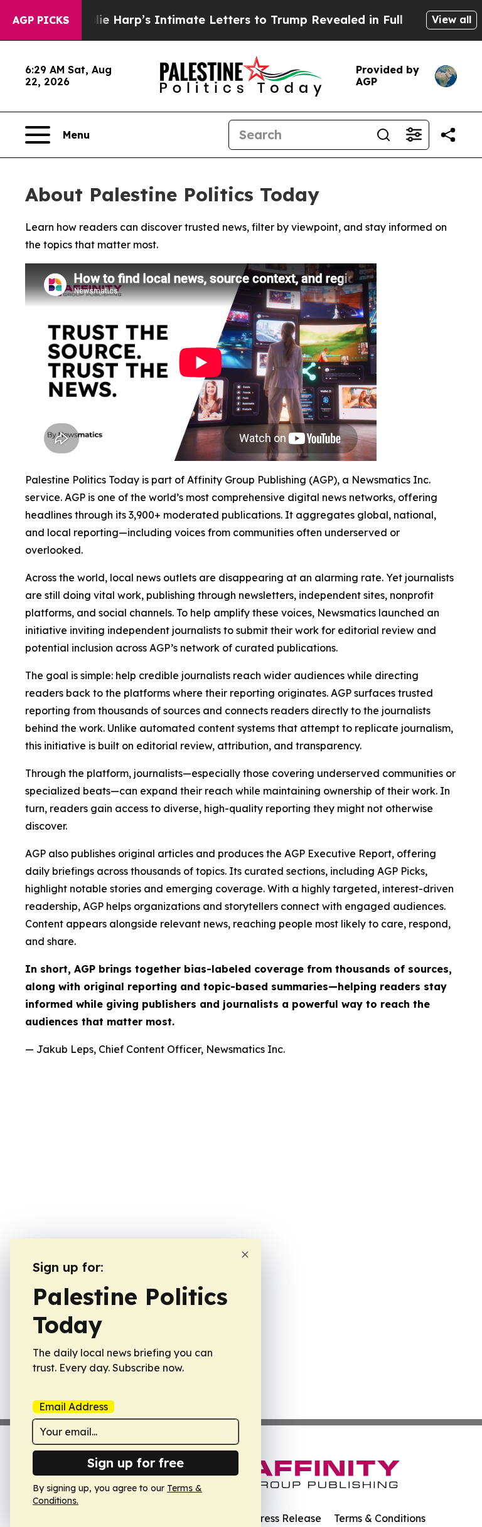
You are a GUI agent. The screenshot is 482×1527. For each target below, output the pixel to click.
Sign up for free (135, 1463)
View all (451, 19)
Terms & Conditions (380, 1518)
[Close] (245, 1254)
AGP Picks (41, 20)
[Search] (383, 134)
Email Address (73, 1406)
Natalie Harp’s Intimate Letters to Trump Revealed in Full (235, 20)
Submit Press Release (269, 1518)
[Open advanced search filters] (414, 134)
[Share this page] (448, 134)
